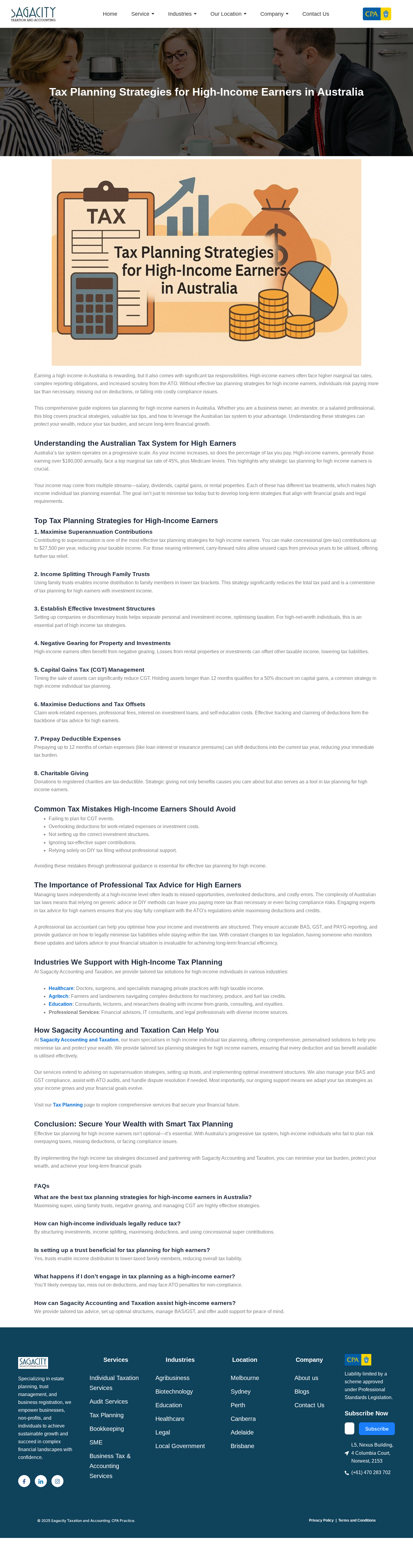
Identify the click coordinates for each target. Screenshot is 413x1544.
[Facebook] (24, 1481)
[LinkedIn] (41, 1481)
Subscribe (377, 1429)
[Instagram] (57, 1481)
